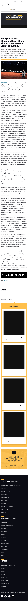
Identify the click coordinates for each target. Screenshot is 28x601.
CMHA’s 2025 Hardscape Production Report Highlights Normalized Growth (13, 338)
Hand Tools (3, 540)
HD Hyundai (4, 82)
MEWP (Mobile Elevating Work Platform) (11, 486)
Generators (3, 537)
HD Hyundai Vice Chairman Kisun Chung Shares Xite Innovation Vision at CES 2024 (12, 42)
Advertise (16, 2)
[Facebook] (9, 290)
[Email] (18, 290)
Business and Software (7, 525)
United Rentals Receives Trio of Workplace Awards (13, 406)
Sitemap (3, 574)
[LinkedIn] (15, 290)
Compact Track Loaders (7, 506)
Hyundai (6, 280)
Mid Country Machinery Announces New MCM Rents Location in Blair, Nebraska (14, 372)
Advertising (3, 571)
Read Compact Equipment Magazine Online (6, 4)
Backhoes (3, 488)
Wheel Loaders (4, 512)
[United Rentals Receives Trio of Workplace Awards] (14, 390)
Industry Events (5, 543)
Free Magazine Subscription (8, 565)
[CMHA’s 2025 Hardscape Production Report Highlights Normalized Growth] (14, 323)
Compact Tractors (5, 491)
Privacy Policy (4, 580)
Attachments (4, 522)
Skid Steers (4, 503)
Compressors (4, 494)
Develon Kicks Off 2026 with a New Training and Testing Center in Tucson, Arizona (13, 440)
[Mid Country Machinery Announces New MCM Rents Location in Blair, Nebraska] (14, 357)
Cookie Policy (4, 577)
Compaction (4, 528)
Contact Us (23, 3)
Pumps (2, 552)
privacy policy (17, 57)
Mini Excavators (5, 497)
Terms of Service (5, 583)
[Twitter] (12, 290)
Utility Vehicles (4, 509)
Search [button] (10, 9)
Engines (3, 534)
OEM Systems (4, 549)
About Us (3, 568)
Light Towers (4, 500)
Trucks (2, 555)
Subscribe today (14, 465)
